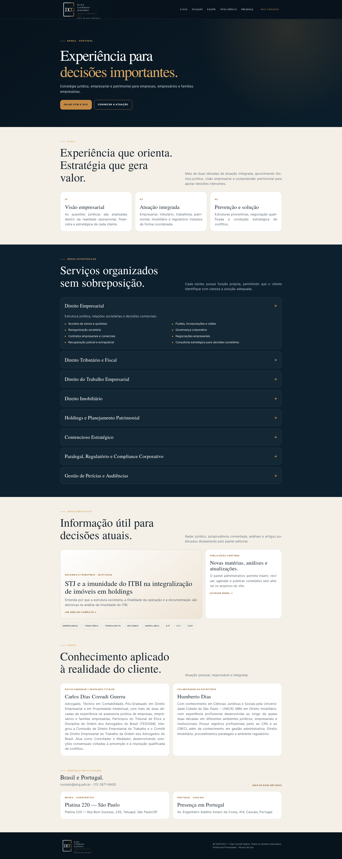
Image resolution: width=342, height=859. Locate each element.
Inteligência (228, 9)
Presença (247, 9)
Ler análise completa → (81, 612)
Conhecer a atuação (113, 104)
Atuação (197, 9)
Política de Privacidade (224, 847)
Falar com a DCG (76, 104)
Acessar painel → (221, 593)
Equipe (211, 9)
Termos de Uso (246, 847)
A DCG (183, 9)
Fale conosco (270, 9)
